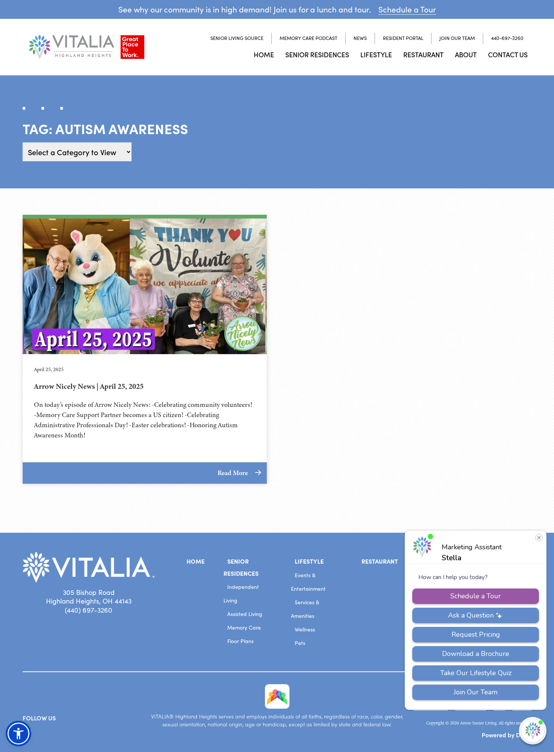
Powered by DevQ (506, 735)
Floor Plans (240, 641)
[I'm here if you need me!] (532, 730)
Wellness (305, 629)
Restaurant (423, 54)
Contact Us (508, 54)
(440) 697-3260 (88, 609)
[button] (18, 733)
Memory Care (244, 627)
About (466, 54)
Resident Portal (403, 38)
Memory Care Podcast (308, 38)
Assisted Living (244, 613)
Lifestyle (376, 54)
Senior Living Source (236, 38)
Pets (300, 643)
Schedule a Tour (407, 9)
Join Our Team (457, 38)
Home (264, 54)
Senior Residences (317, 54)
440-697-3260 (507, 38)
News (360, 38)
